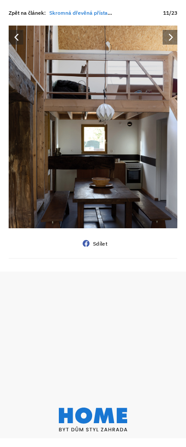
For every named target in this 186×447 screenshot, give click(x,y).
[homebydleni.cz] (93, 419)
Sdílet (100, 243)
